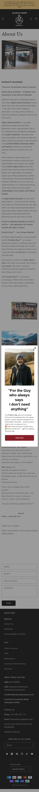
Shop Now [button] (19, 438)
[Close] (35, 348)
